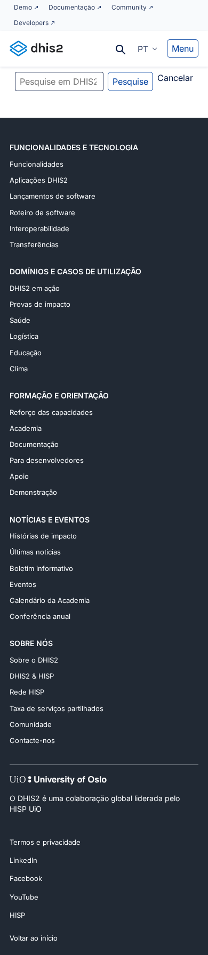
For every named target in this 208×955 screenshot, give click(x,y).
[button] (147, 48)
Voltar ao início (34, 938)
